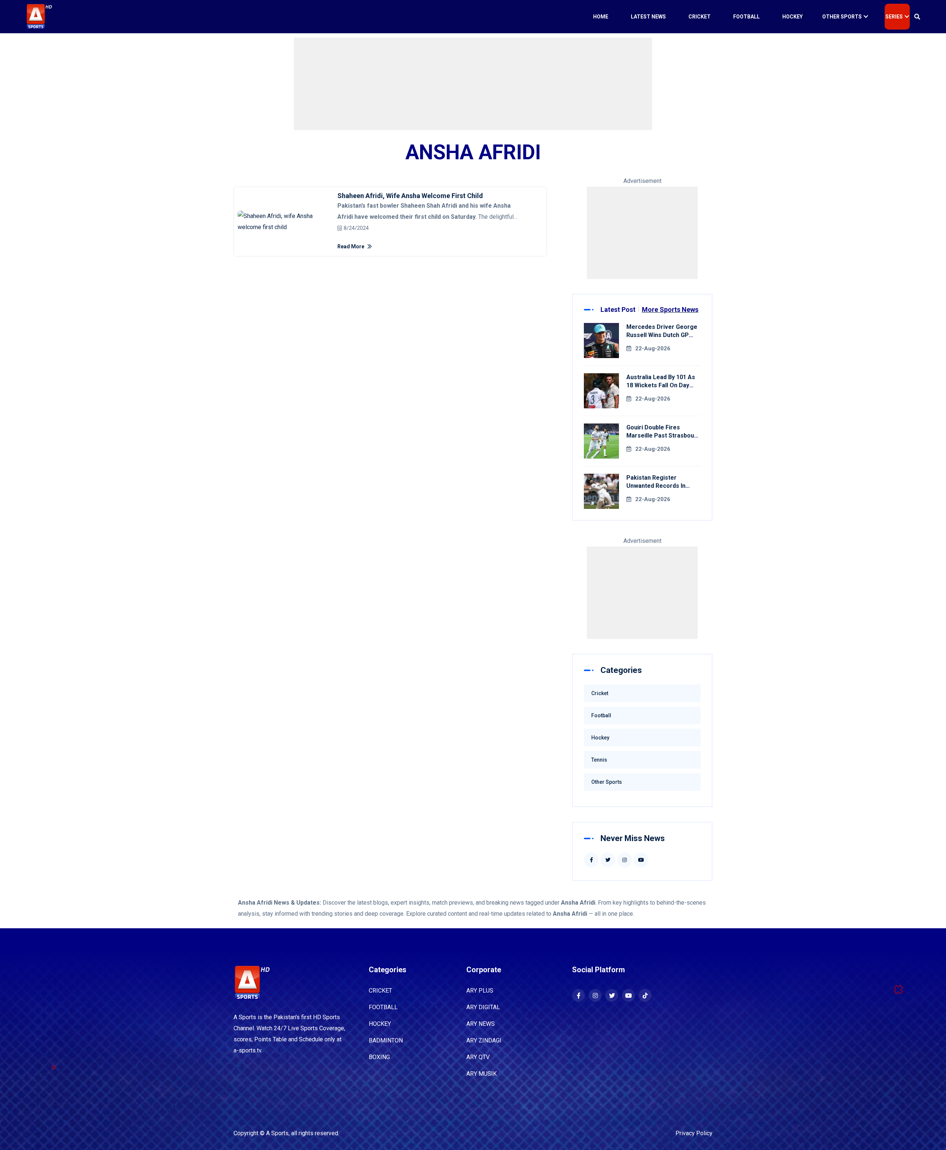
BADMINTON (386, 1040)
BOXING (379, 1057)
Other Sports (842, 17)
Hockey (792, 17)
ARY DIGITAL (483, 1007)
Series (894, 17)
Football (746, 17)
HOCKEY (380, 1023)
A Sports (277, 1133)
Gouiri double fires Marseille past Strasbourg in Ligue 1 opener (663, 435)
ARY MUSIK (481, 1073)
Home (600, 17)
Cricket (699, 17)
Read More (351, 246)
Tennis (599, 760)
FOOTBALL (383, 1007)
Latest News (648, 17)
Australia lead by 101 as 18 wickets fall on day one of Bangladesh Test (660, 385)
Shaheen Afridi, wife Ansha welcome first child (410, 196)
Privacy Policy (694, 1133)
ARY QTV (478, 1057)
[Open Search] (917, 17)
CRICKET (380, 990)
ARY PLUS (479, 990)
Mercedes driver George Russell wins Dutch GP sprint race (661, 335)
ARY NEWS (480, 1023)
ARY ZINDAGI (483, 1040)
